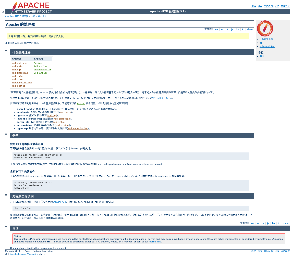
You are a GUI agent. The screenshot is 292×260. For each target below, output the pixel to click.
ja (232, 29)
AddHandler (40, 66)
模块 (253, 6)
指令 (260, 6)
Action (38, 63)
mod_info (17, 76)
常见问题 (268, 6)
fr (227, 29)
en (216, 29)
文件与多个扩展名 (161, 98)
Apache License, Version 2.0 (24, 254)
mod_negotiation (22, 82)
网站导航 (285, 6)
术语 (277, 6)
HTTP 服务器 (21, 16)
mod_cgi (16, 69)
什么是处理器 (266, 39)
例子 (262, 43)
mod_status (18, 86)
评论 (262, 56)
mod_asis (17, 66)
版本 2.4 (42, 16)
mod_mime (17, 79)
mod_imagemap (20, 73)
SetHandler (40, 73)
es (222, 29)
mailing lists (155, 241)
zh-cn (249, 29)
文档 (33, 16)
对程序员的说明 (267, 46)
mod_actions (19, 63)
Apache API (59, 201)
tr (242, 29)
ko (238, 29)
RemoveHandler (42, 69)
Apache (9, 16)
